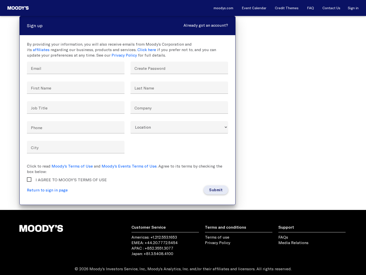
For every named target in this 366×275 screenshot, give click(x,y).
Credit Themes (287, 8)
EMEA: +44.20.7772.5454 (154, 242)
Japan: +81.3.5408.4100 (152, 253)
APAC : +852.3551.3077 (152, 248)
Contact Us (331, 8)
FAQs (283, 237)
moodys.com (223, 8)
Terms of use (217, 237)
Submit (216, 189)
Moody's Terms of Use (72, 166)
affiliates (41, 49)
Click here (146, 49)
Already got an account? (205, 25)
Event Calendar (254, 8)
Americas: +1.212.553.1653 (154, 237)
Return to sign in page (47, 189)
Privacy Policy (124, 55)
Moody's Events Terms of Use (129, 166)
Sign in (353, 8)
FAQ (310, 8)
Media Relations (293, 242)
